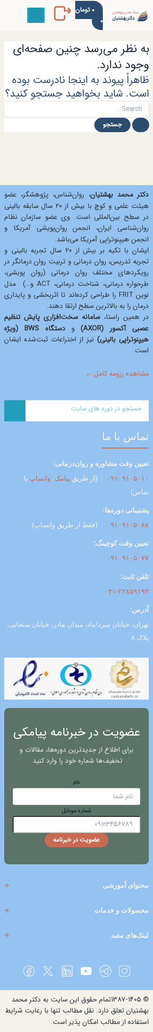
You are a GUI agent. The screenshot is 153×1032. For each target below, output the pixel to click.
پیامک (62, 478)
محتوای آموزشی (126, 885)
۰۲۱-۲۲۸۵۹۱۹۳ (127, 591)
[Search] (15, 410)
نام (76, 782)
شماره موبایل (76, 810)
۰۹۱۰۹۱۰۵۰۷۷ (128, 558)
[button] (35, 15)
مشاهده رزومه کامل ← (117, 373)
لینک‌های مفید (130, 935)
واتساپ (40, 478)
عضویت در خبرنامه (76, 840)
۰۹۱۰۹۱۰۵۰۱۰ (128, 478)
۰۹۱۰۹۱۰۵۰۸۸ (128, 524)
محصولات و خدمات (121, 910)
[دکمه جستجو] (140, 125)
